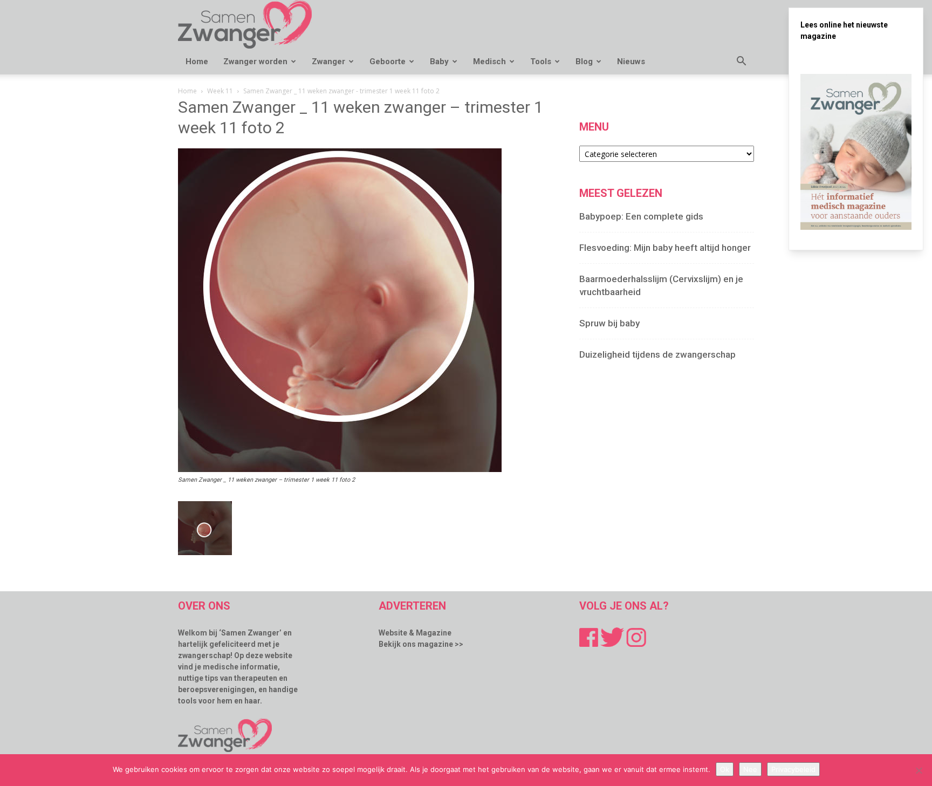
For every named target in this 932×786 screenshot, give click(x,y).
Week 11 (220, 90)
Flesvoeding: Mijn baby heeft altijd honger (665, 247)
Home (197, 61)
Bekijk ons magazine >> (421, 644)
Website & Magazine (415, 632)
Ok (724, 769)
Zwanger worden (255, 61)
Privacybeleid (793, 769)
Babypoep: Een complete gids (641, 216)
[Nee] (918, 770)
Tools (540, 61)
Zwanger (328, 61)
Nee (750, 769)
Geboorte (387, 61)
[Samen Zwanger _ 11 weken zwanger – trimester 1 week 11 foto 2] (340, 469)
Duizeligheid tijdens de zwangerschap (657, 354)
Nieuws (631, 61)
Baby (439, 61)
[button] (741, 62)
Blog (584, 61)
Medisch (489, 61)
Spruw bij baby (609, 323)
